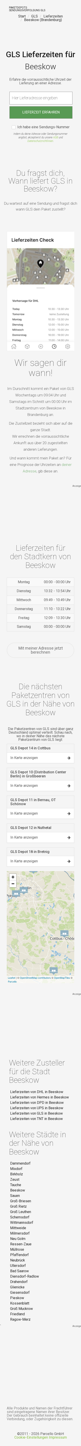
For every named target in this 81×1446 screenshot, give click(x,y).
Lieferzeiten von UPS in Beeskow (36, 1108)
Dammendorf (20, 1163)
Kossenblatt (19, 1303)
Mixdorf (16, 1169)
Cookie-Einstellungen (31, 1437)
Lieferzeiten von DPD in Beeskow (37, 1102)
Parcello (12, 981)
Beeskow (17, 1190)
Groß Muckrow (21, 1309)
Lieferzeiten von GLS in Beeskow (36, 1113)
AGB (55, 137)
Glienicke (17, 1287)
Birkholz (16, 1174)
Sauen (15, 1196)
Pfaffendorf (19, 1255)
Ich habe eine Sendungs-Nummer (43, 127)
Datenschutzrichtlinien (40, 141)
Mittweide (18, 1228)
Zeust (14, 1179)
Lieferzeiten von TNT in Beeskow (36, 1119)
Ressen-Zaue (21, 1244)
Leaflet (11, 977)
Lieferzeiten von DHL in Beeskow (36, 1092)
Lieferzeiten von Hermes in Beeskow (39, 1097)
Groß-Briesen (20, 1201)
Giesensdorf (20, 1292)
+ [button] (12, 877)
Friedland (17, 1314)
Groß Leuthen (20, 1212)
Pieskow (17, 1298)
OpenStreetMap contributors (35, 977)
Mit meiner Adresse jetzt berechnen (40, 650)
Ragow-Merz (20, 1319)
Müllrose (17, 1249)
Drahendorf (19, 1282)
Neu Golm (17, 1239)
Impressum (58, 1437)
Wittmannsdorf (21, 1222)
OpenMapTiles (62, 977)
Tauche (15, 1185)
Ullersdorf (18, 1265)
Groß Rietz (18, 1206)
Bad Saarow (19, 1271)
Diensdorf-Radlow (24, 1276)
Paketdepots (18, 7)
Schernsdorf (19, 1217)
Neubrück (17, 1260)
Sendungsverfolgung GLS (27, 10)
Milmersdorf (20, 1233)
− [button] (12, 884)
